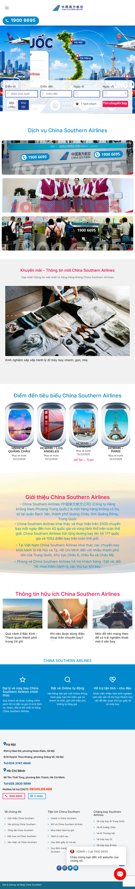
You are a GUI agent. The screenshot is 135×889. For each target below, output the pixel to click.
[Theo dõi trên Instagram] (64, 868)
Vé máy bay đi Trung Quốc (111, 821)
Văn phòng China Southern (22, 824)
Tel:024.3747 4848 (17, 763)
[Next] (128, 69)
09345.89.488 (41, 789)
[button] (7, 8)
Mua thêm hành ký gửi (62, 830)
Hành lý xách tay (59, 836)
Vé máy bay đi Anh (106, 845)
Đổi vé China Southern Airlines (67, 824)
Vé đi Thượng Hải (106, 833)
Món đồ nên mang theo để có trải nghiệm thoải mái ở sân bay (111, 637)
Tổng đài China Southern (20, 830)
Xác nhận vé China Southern (22, 842)
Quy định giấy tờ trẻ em (63, 842)
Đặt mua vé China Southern (22, 836)
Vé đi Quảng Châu (106, 827)
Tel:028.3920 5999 (17, 783)
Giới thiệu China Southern (21, 818)
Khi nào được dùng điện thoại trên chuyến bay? (67, 635)
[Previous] (7, 69)
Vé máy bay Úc (104, 839)
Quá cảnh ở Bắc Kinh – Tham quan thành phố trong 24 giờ (21, 637)
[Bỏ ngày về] (125, 93)
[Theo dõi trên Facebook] (59, 868)
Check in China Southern (63, 818)
